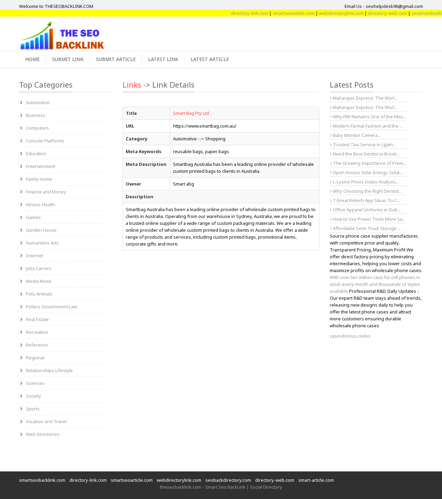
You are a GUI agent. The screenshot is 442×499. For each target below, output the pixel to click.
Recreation (37, 332)
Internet (34, 255)
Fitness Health (40, 204)
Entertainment (40, 166)
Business (35, 115)
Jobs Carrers (38, 268)
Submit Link (68, 59)
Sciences (35, 383)
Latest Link (163, 59)
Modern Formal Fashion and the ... (367, 126)
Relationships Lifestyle (49, 370)
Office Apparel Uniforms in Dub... (366, 210)
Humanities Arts (42, 243)
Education (36, 153)
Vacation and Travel (46, 421)
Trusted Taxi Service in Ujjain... (364, 144)
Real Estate (37, 319)
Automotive (38, 102)
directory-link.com (243, 13)
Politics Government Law (51, 306)
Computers (37, 128)
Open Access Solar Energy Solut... (367, 172)
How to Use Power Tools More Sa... (368, 219)
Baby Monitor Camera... (356, 135)
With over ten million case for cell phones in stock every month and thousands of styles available (375, 284)
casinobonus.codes (350, 336)
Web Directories (42, 434)
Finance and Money (46, 192)
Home (32, 59)
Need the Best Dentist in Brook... (366, 154)
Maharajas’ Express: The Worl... (364, 98)
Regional (35, 358)
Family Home (39, 179)
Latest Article (210, 59)
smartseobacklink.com (42, 480)
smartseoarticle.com (287, 13)
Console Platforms (45, 141)
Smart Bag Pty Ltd (191, 113)
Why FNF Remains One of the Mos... (369, 116)
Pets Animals (39, 294)
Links (132, 84)
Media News (38, 281)
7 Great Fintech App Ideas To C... (366, 200)
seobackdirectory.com (228, 480)
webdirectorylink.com (335, 13)
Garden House (41, 230)
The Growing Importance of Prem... (369, 163)
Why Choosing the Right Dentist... (367, 191)
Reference (37, 345)
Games (33, 217)
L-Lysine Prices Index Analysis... (365, 182)
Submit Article (116, 59)
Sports (33, 409)
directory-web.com (381, 13)
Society (33, 396)
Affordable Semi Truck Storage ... (366, 228)
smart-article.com (316, 480)
